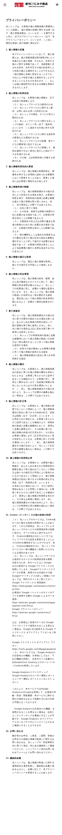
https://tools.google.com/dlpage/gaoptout (34, 649)
